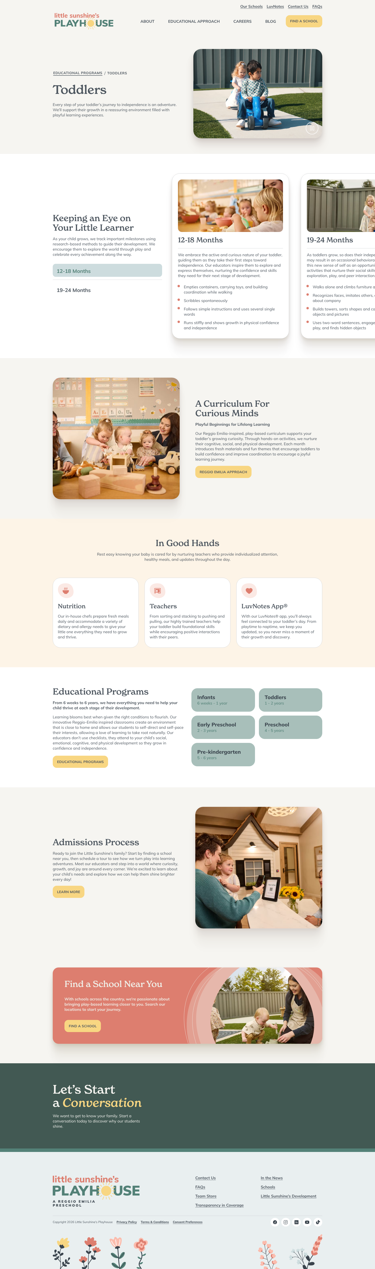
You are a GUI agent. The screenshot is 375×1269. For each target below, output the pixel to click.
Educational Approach (194, 21)
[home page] (84, 21)
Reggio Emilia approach (223, 472)
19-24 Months (74, 290)
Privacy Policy (127, 1222)
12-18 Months (74, 271)
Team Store (206, 1196)
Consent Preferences (187, 1222)
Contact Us (298, 6)
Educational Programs (77, 73)
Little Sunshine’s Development (288, 1196)
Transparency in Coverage (219, 1205)
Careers (243, 21)
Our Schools (251, 6)
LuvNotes (275, 6)
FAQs (317, 6)
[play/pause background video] (312, 128)
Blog (270, 21)
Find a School (304, 21)
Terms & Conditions (155, 1222)
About (147, 21)
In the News (272, 1177)
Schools (268, 1186)
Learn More (68, 892)
